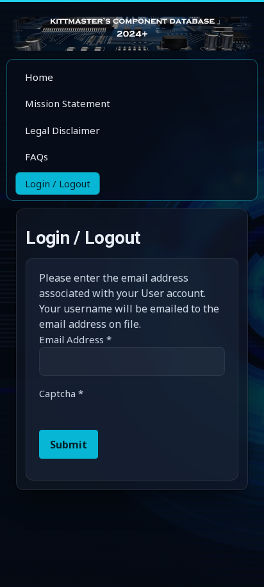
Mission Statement (67, 103)
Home (39, 77)
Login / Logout (57, 183)
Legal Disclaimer (62, 130)
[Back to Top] (242, 563)
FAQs (36, 156)
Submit (68, 445)
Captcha (61, 393)
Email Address (75, 339)
